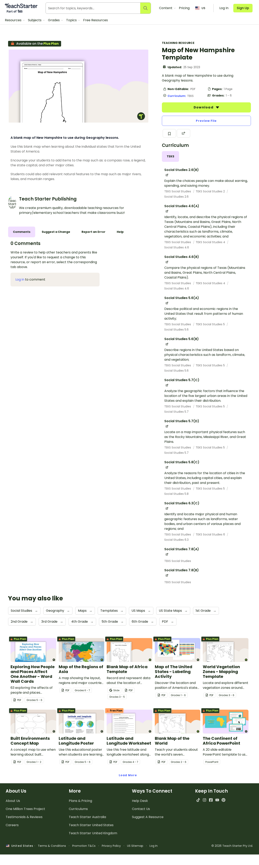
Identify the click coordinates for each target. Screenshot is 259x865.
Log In (154, 846)
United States (21, 846)
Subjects (35, 20)
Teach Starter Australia (87, 817)
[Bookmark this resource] (169, 133)
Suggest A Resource (147, 817)
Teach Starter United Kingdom (93, 833)
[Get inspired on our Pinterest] (223, 800)
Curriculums (78, 809)
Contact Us (141, 809)
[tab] (170, 156)
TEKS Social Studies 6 (211, 534)
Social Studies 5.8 (176, 494)
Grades (54, 20)
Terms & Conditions (52, 846)
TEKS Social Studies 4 (211, 242)
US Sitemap (135, 846)
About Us (13, 800)
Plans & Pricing (80, 800)
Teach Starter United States (91, 825)
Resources (13, 20)
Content (166, 8)
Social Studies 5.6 (176, 330)
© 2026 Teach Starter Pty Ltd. (232, 846)
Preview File (206, 121)
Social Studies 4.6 (176, 247)
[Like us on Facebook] (211, 800)
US (203, 8)
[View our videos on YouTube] (217, 800)
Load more (128, 775)
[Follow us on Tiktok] (198, 800)
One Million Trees (25, 809)
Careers (12, 825)
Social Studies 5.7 (176, 412)
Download (204, 107)
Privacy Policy (111, 846)
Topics (71, 20)
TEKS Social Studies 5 (211, 324)
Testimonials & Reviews (24, 817)
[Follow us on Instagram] (204, 800)
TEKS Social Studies (178, 191)
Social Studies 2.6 (176, 197)
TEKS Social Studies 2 (211, 191)
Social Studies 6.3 (176, 540)
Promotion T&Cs (84, 846)
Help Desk (140, 800)
